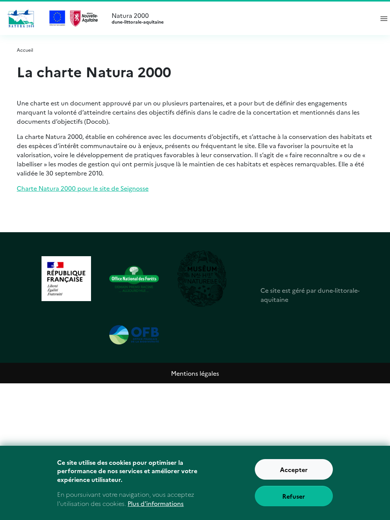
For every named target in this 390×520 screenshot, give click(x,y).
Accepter (294, 469)
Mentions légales (195, 373)
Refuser (293, 496)
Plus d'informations (156, 503)
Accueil (25, 49)
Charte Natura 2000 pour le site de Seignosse (83, 188)
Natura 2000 (138, 18)
